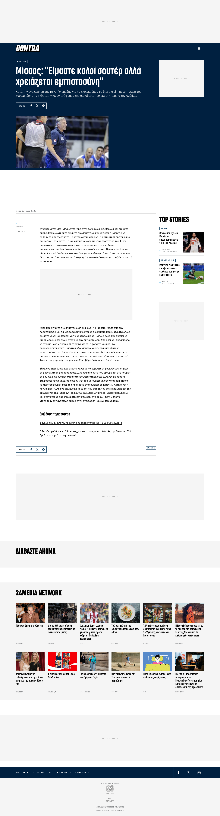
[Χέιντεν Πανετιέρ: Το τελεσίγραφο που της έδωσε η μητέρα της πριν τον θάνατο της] (30, 661)
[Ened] (110, 801)
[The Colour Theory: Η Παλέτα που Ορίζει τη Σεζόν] (94, 661)
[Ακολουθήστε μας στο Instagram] (199, 772)
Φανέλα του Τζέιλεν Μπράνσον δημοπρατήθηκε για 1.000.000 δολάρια (81, 422)
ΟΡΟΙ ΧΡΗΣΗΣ (22, 772)
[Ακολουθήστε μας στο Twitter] (188, 772)
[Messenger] (43, 105)
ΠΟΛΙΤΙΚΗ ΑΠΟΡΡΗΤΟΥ (60, 772)
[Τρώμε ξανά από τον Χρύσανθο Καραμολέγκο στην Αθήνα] (125, 613)
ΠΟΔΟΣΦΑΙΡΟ (167, 260)
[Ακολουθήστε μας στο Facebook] (178, 772)
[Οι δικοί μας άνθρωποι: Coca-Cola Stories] (62, 661)
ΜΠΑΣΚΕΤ (165, 228)
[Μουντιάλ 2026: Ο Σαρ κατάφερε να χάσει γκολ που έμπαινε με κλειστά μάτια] (193, 273)
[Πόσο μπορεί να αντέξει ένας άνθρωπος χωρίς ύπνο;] (157, 661)
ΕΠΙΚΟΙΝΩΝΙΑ (82, 772)
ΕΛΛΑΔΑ (151, 448)
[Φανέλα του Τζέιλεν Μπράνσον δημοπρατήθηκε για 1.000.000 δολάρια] (193, 242)
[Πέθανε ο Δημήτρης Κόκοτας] (30, 613)
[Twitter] (37, 105)
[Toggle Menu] (199, 48)
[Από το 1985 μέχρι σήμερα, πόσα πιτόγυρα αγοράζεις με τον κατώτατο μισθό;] (62, 613)
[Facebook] (31, 105)
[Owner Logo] (110, 789)
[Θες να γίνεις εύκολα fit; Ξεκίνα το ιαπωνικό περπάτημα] (125, 661)
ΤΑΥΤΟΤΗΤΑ (39, 772)
